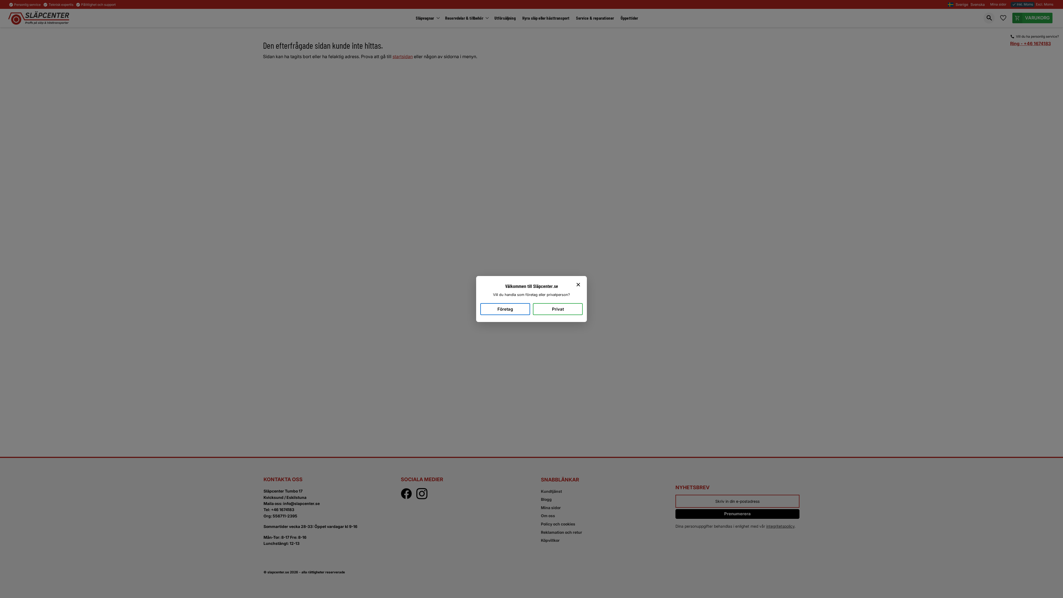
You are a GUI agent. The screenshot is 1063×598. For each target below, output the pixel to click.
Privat (558, 309)
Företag (505, 309)
